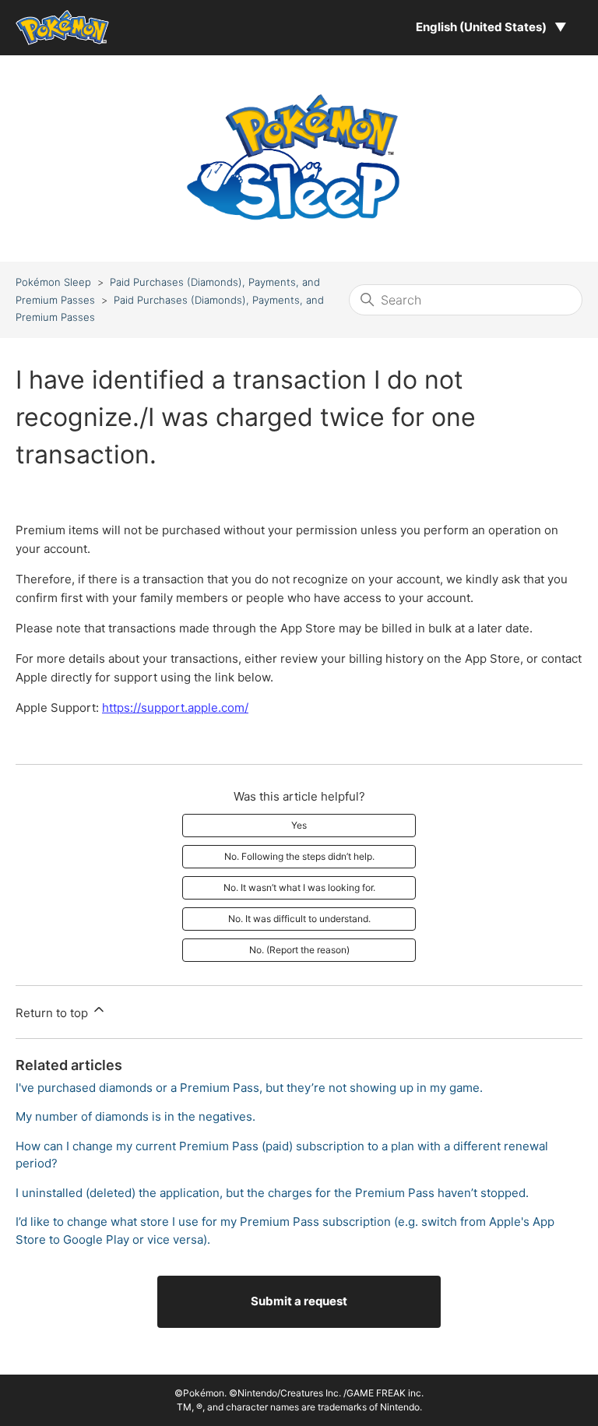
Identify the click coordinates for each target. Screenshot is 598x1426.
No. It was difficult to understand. (299, 918)
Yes (299, 825)
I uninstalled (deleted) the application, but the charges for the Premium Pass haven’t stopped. (272, 1192)
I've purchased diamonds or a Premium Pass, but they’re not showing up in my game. (249, 1087)
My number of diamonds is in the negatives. (135, 1116)
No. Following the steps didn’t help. (299, 856)
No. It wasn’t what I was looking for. (299, 887)
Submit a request (299, 1301)
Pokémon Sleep (53, 282)
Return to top (53, 1012)
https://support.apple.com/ (175, 707)
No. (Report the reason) (299, 950)
